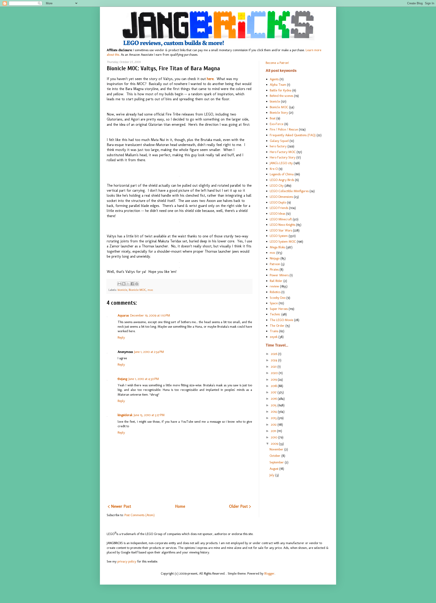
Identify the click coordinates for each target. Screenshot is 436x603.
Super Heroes (279, 309)
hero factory (278, 146)
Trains (274, 331)
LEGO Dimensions (281, 197)
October (275, 456)
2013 (274, 418)
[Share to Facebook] (132, 283)
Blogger (269, 573)
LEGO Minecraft (281, 219)
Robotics (275, 292)
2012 (274, 424)
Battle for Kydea (280, 90)
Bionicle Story (279, 113)
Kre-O (274, 169)
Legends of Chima (282, 174)
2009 (275, 444)
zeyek (273, 337)
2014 (274, 412)
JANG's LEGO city (281, 163)
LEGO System (279, 236)
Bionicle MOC (137, 289)
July (272, 475)
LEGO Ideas (277, 213)
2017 (274, 392)
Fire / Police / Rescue (284, 129)
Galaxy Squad (279, 141)
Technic (275, 314)
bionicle (122, 289)
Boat (272, 118)
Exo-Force (276, 124)
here (210, 79)
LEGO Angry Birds (282, 180)
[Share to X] (128, 283)
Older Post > (240, 506)
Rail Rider (276, 281)
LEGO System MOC (283, 241)
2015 (274, 405)
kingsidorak (125, 415)
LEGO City (277, 185)
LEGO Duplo (278, 202)
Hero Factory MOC (283, 152)
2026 (274, 354)
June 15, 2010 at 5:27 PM (149, 415)
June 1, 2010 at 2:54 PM (149, 352)
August (274, 469)
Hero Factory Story (282, 157)
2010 (274, 437)
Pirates (274, 269)
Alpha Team (278, 85)
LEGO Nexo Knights (282, 225)
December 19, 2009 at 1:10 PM (150, 315)
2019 (274, 379)
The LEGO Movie (281, 320)
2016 (274, 399)
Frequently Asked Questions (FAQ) (293, 135)
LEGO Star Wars (281, 230)
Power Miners (279, 275)
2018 (274, 386)
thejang (122, 379)
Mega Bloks (277, 247)
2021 (274, 366)
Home (180, 506)
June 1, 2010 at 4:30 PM (144, 379)
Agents (274, 79)
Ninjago (275, 258)
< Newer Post (119, 506)
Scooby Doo (277, 298)
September (277, 462)
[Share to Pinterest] (136, 283)
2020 (275, 373)
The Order (277, 326)
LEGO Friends (279, 208)
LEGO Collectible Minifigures (289, 191)
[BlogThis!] (123, 283)
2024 (274, 360)
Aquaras (123, 315)
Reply (121, 337)
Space (274, 303)
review (274, 286)
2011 (274, 431)
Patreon (275, 264)
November (277, 449)
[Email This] (119, 283)
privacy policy (126, 561)
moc (150, 289)
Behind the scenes (281, 96)
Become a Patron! (277, 63)
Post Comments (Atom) (139, 515)
